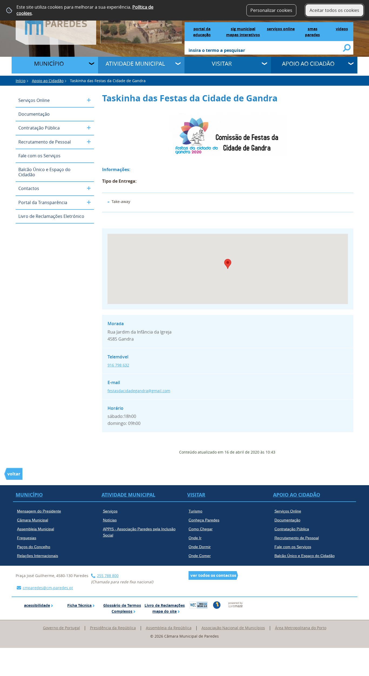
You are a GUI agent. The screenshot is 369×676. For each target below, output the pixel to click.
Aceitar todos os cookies (334, 10)
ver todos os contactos (213, 575)
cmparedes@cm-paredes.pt (48, 587)
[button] (227, 264)
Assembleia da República (169, 627)
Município (49, 63)
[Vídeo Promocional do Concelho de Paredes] (141, 21)
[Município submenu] (92, 64)
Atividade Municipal (135, 63)
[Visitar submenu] (265, 64)
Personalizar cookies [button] (271, 10)
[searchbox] (266, 51)
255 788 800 (108, 575)
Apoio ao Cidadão (308, 63)
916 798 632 (118, 365)
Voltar (13, 474)
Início (20, 80)
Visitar (222, 63)
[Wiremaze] (236, 604)
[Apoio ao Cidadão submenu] (351, 64)
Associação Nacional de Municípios (233, 627)
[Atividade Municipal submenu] (179, 64)
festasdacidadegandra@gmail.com (139, 390)
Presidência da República (113, 627)
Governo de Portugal (61, 627)
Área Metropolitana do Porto (300, 627)
